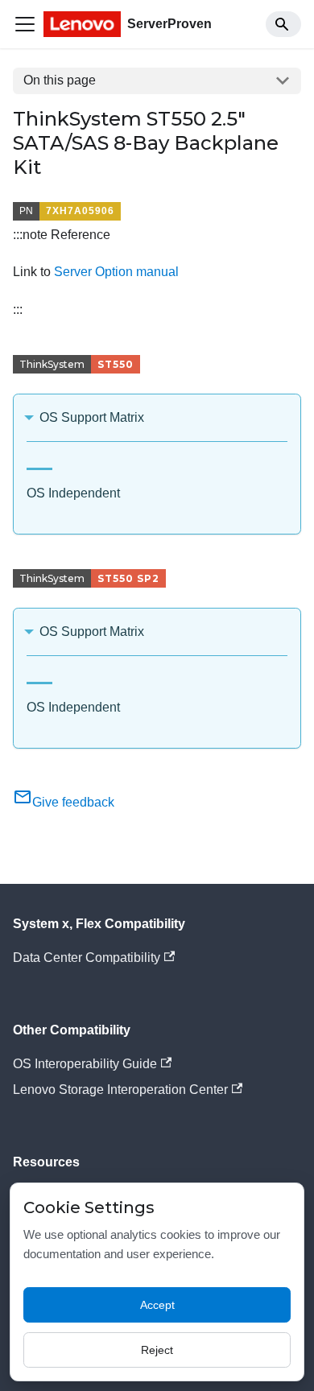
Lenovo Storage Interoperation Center (120, 1089)
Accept (157, 1304)
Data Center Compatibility (86, 957)
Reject (157, 1350)
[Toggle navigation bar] (25, 24)
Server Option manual (116, 272)
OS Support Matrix (91, 417)
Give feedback (73, 802)
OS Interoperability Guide (85, 1064)
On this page (59, 80)
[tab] (39, 462)
